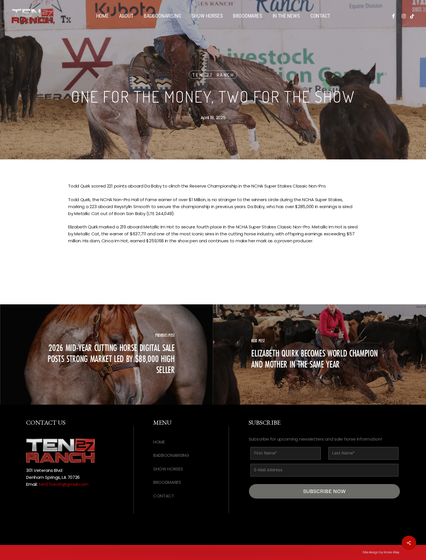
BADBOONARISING (171, 455)
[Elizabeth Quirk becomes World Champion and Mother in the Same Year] (319, 354)
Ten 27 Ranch (213, 75)
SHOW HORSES (168, 469)
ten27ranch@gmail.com (63, 484)
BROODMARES (167, 482)
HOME (159, 442)
